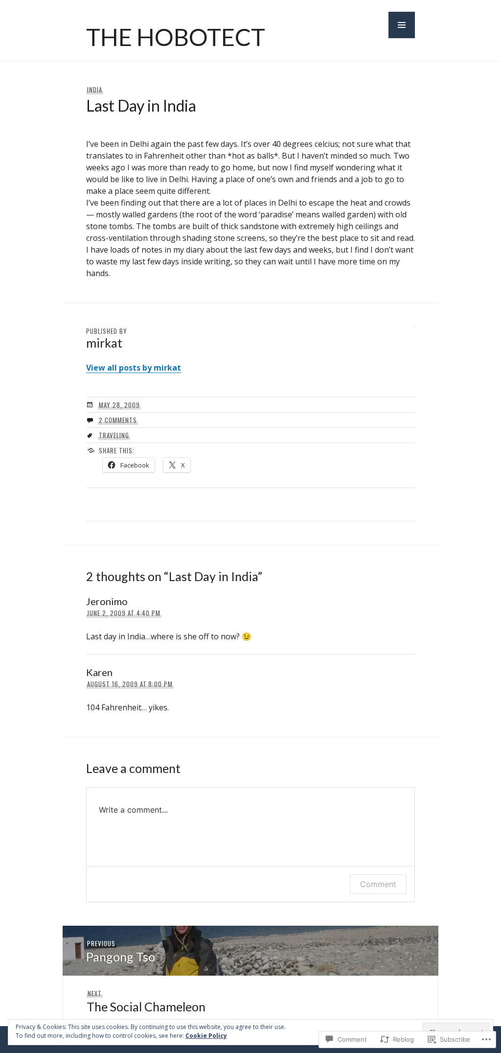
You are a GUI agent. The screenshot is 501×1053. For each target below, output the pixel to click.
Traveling (114, 435)
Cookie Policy (206, 1035)
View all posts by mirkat (133, 367)
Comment (378, 884)
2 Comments (118, 420)
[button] (401, 25)
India (94, 89)
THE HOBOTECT (175, 37)
